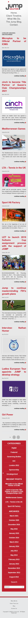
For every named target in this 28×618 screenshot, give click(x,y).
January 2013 (14, 564)
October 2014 (14, 538)
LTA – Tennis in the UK (14, 167)
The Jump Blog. (14, 21)
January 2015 (14, 533)
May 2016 (13, 529)
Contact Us (14, 608)
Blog (14, 606)
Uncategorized (12, 474)
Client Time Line (14, 603)
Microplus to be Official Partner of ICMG (14, 41)
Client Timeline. (14, 15)
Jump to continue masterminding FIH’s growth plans (14, 290)
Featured (14, 452)
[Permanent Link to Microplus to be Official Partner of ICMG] (14, 58)
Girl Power (7, 414)
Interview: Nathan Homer (14, 329)
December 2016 (14, 525)
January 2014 (14, 546)
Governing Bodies (14, 457)
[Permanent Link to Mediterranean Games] (14, 142)
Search (14, 582)
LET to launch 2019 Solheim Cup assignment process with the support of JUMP (14, 242)
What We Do (14, 601)
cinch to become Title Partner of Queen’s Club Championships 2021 (14, 86)
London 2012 (14, 465)
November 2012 (14, 568)
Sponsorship (14, 470)
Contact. (14, 24)
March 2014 (14, 542)
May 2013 (13, 555)
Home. (14, 12)
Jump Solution (14, 5)
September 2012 (14, 573)
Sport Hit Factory (11, 202)
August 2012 (14, 577)
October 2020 (14, 520)
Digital (14, 448)
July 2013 (14, 551)
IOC (14, 461)
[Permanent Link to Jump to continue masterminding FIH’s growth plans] (14, 305)
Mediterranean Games (13, 128)
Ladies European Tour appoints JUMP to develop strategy (14, 371)
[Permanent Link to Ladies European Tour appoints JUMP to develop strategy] (14, 389)
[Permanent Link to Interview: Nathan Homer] (14, 345)
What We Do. (14, 18)
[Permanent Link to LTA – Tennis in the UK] (14, 180)
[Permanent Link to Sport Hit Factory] (14, 215)
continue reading (19, 76)
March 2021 (14, 516)
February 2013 (14, 559)
